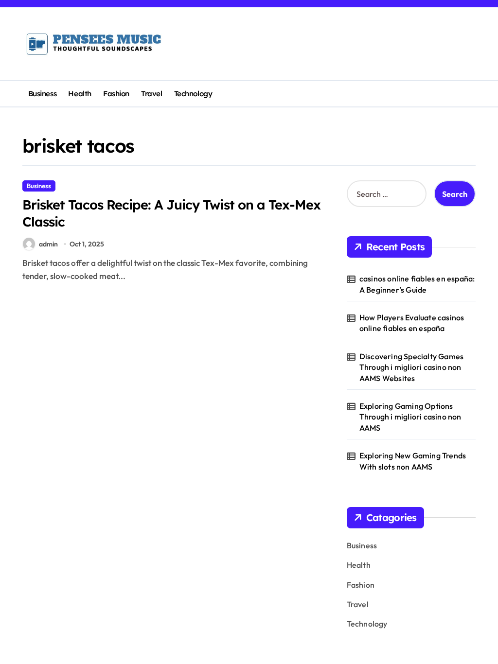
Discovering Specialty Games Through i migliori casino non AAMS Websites (411, 367)
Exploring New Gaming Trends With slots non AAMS (412, 461)
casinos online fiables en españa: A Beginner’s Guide (417, 284)
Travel (151, 93)
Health (79, 93)
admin (48, 244)
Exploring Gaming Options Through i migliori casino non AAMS (410, 417)
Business (42, 93)
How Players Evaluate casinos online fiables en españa (411, 323)
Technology (193, 93)
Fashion (116, 93)
